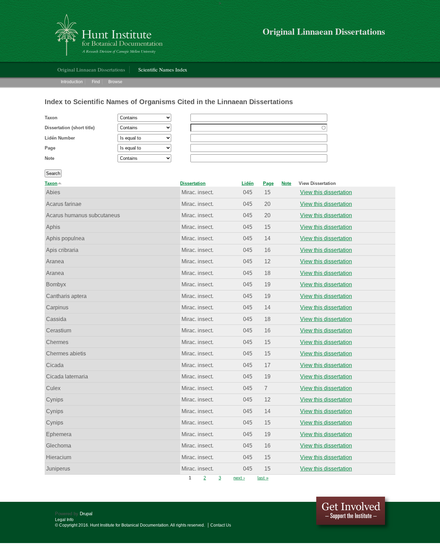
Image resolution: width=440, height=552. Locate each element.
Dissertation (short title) (70, 127)
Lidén (248, 183)
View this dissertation (326, 192)
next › (239, 478)
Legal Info (64, 519)
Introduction (72, 81)
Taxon (51, 117)
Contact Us (220, 525)
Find (96, 81)
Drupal (86, 513)
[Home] (110, 32)
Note (49, 158)
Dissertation (193, 183)
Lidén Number (60, 138)
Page (50, 148)
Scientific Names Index (162, 69)
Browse (115, 81)
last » (262, 478)
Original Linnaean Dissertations (91, 69)
